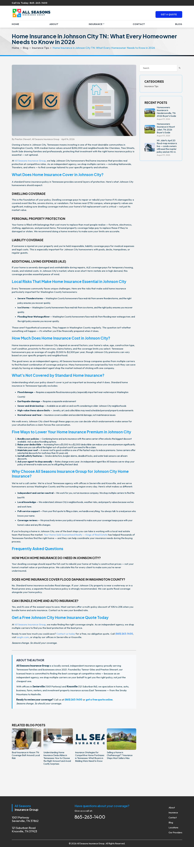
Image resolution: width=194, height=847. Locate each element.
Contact (139, 24)
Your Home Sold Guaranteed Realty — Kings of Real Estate (76, 534)
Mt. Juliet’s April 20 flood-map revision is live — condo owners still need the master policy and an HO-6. (167, 146)
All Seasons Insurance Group (30, 160)
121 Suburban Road (24, 829)
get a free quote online (99, 699)
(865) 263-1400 (124, 633)
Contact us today (65, 633)
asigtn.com (23, 637)
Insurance (96, 24)
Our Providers (175, 832)
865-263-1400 (38, 2)
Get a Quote (169, 14)
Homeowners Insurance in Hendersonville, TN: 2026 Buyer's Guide (166, 111)
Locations (173, 827)
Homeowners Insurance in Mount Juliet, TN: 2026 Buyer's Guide (166, 128)
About (53, 24)
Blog (178, 24)
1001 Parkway (25, 819)
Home (15, 24)
